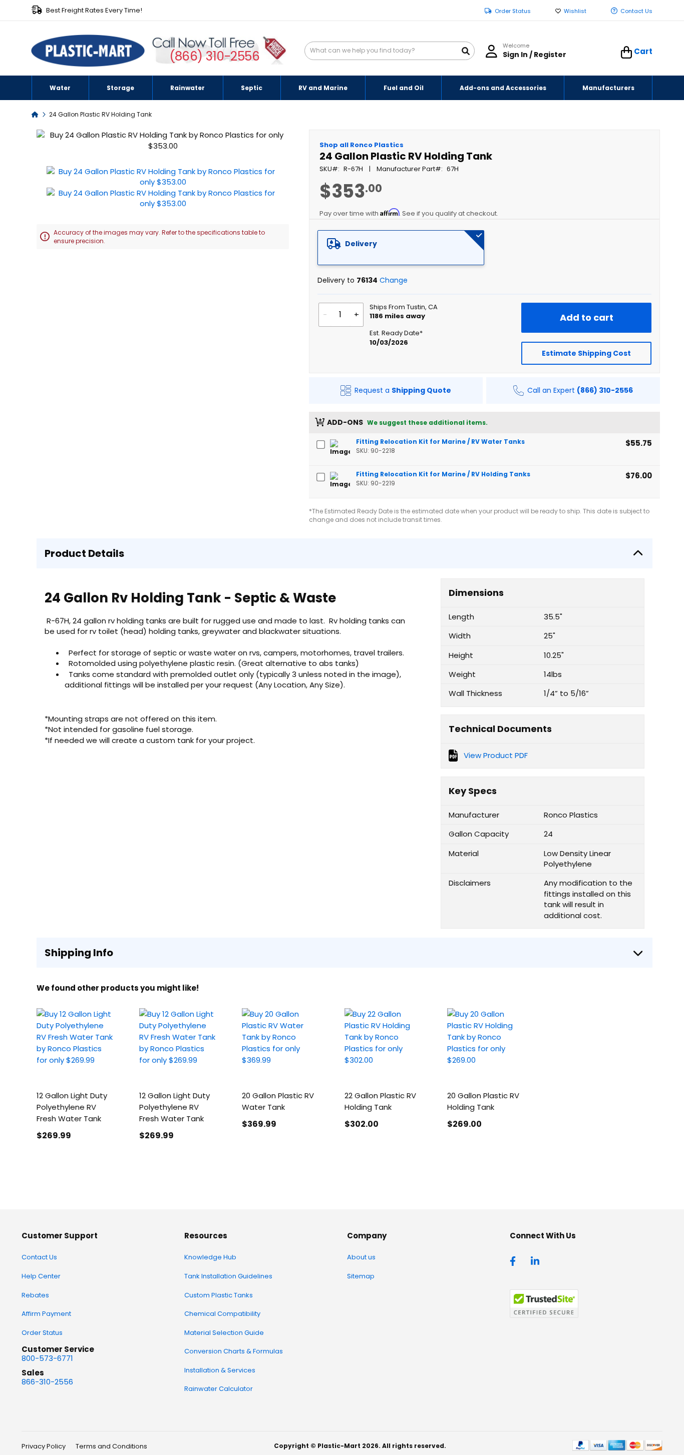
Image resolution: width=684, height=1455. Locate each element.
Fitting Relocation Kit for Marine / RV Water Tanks (440, 441)
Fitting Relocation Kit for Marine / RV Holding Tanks (443, 474)
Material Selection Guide (224, 1332)
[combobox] (389, 51)
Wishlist (575, 11)
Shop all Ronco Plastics (361, 145)
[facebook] (515, 1260)
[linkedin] (536, 1260)
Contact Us (636, 11)
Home (35, 114)
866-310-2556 (47, 1381)
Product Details (84, 553)
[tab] (401, 247)
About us (361, 1257)
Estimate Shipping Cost (586, 353)
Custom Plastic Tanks (218, 1295)
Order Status (513, 11)
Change (394, 280)
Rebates (35, 1295)
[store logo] (88, 51)
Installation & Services (219, 1370)
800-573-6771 (47, 1358)
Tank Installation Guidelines (228, 1276)
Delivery (361, 244)
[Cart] (626, 52)
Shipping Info (79, 953)
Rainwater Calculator (218, 1388)
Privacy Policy (44, 1446)
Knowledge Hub (210, 1257)
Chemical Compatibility (222, 1313)
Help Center (41, 1276)
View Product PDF (496, 755)
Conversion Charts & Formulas (233, 1351)
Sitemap (361, 1276)
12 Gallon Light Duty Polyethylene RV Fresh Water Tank (72, 1107)
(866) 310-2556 (214, 56)
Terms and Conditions (111, 1446)
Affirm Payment (46, 1313)
